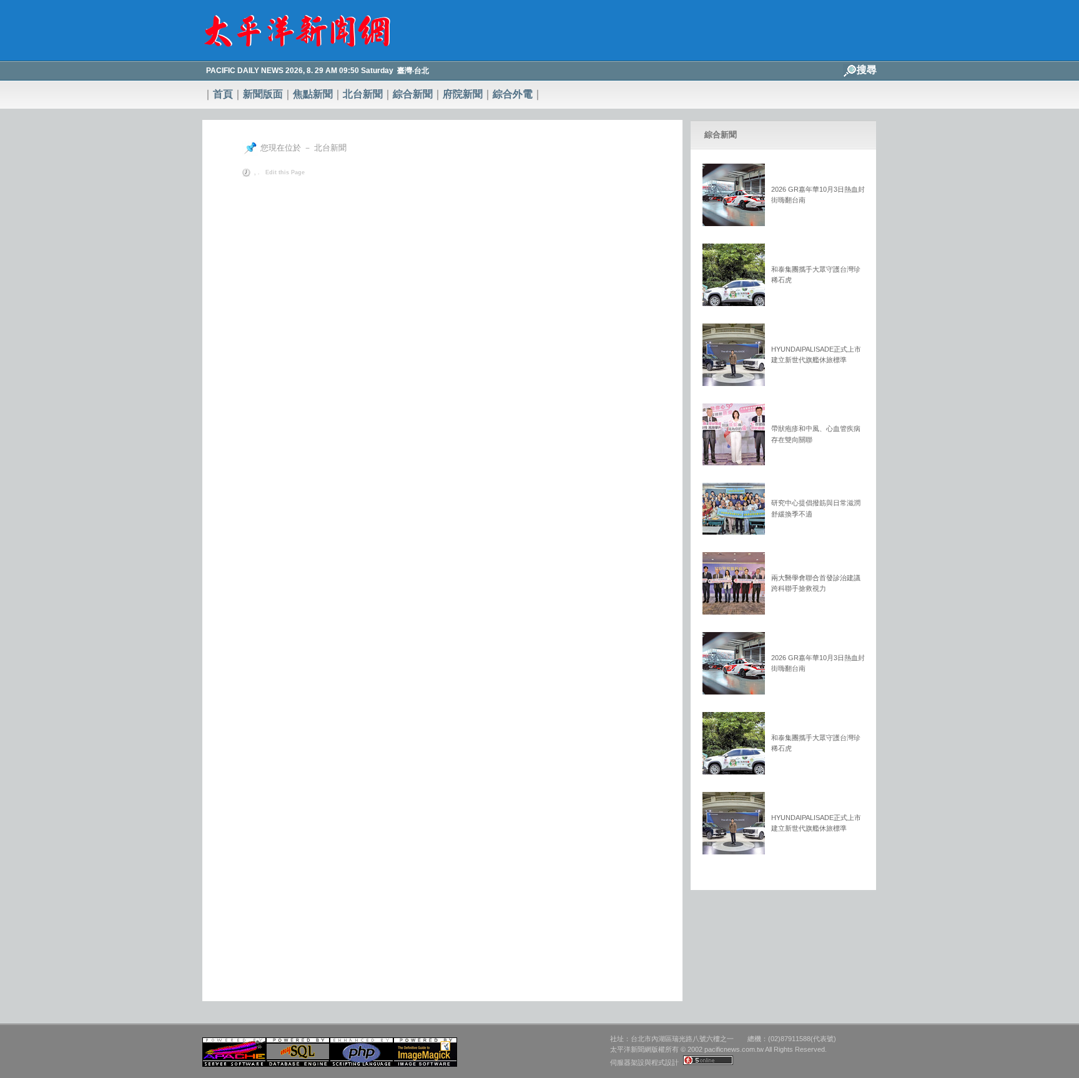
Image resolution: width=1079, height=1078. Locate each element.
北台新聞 (363, 94)
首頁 (223, 94)
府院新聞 (463, 94)
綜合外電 (513, 94)
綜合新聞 (413, 94)
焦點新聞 (313, 94)
